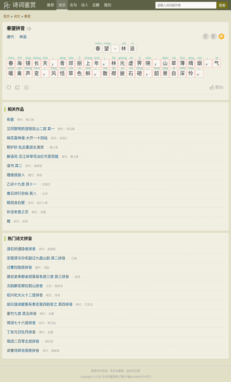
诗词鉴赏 (24, 5)
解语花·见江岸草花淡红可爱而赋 (32, 156)
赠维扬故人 (16, 175)
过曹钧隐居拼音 (19, 267)
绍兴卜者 (42, 203)
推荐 (50, 5)
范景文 (46, 184)
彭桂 (77, 277)
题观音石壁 (16, 203)
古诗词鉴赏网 (110, 376)
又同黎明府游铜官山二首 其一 (31, 129)
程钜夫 (59, 286)
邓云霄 (71, 129)
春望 (27, 16)
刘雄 (43, 212)
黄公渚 (54, 147)
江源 (74, 258)
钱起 (46, 267)
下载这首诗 (26, 87)
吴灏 (50, 332)
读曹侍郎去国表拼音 (23, 350)
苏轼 (25, 221)
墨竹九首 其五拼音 (22, 314)
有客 (10, 119)
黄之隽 (74, 156)
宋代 (53, 138)
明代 (20, 119)
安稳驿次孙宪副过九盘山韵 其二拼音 (36, 258)
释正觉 (49, 341)
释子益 (52, 323)
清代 (64, 156)
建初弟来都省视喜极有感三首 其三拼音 (38, 277)
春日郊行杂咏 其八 (22, 193)
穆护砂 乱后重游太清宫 (25, 147)
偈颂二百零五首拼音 (23, 341)
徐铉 (39, 175)
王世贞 (89, 304)
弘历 (45, 193)
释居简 (55, 350)
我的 (107, 5)
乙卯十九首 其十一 (22, 184)
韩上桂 (30, 119)
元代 (48, 286)
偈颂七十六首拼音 (21, 323)
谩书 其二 (14, 166)
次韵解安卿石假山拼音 (25, 286)
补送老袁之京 (17, 212)
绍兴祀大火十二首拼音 (25, 295)
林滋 (23, 37)
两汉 (34, 212)
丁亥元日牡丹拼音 (21, 332)
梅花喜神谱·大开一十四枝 (27, 138)
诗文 (62, 5)
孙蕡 (51, 314)
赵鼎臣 (52, 249)
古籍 (95, 5)
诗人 (84, 5)
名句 (73, 5)
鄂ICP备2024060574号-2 (135, 376)
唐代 (10, 37)
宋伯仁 (64, 138)
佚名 (57, 295)
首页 (6, 16)
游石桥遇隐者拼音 (21, 249)
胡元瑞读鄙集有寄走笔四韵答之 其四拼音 (40, 304)
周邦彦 (38, 166)
